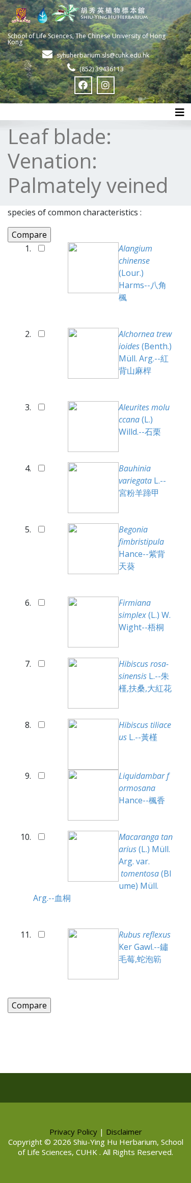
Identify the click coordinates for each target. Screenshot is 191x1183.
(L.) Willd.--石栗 (144, 419)
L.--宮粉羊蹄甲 (142, 480)
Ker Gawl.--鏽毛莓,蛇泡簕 (146, 947)
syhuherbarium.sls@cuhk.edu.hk (103, 55)
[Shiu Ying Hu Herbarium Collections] (95, 12)
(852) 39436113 (101, 69)
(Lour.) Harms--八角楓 (143, 273)
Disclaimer (124, 1131)
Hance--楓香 (144, 788)
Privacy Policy (73, 1131)
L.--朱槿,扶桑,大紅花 (145, 676)
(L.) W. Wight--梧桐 (145, 615)
